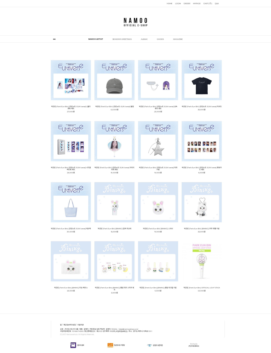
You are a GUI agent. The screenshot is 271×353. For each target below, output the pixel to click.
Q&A (217, 3)
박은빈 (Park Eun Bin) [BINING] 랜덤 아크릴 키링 (158, 288)
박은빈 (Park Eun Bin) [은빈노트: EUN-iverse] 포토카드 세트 (202, 169)
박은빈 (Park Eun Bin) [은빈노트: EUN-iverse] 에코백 (71, 229)
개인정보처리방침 (69, 325)
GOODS (160, 39)
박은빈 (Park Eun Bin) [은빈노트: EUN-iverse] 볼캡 (114, 107)
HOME (169, 3)
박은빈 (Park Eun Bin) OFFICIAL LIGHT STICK (202, 288)
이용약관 (80, 325)
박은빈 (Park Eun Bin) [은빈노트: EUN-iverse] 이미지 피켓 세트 (114, 169)
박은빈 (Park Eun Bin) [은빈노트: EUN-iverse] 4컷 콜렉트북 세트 (71, 169)
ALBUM (144, 39)
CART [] (207, 3)
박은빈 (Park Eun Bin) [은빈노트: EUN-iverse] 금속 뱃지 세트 (158, 108)
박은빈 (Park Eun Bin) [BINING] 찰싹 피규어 (114, 229)
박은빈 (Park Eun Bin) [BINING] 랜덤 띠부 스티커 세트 (114, 289)
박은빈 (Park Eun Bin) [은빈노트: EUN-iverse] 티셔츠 (202, 107)
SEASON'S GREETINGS (122, 39)
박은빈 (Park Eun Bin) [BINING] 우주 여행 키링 (201, 229)
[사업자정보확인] (121, 331)
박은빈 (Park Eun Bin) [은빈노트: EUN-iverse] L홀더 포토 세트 (70, 108)
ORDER (187, 3)
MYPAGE (197, 3)
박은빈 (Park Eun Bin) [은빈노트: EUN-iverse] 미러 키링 (158, 169)
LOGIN (178, 3)
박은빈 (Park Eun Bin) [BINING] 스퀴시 (158, 229)
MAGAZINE (178, 39)
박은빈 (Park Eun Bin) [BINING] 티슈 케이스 (71, 288)
